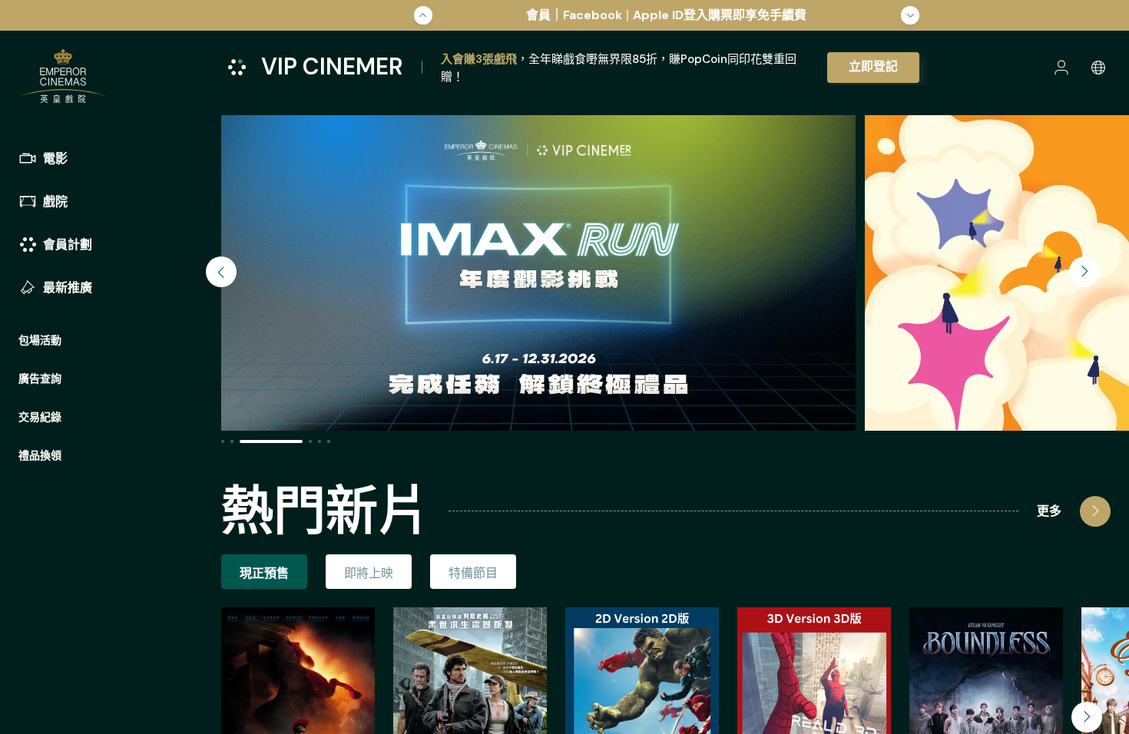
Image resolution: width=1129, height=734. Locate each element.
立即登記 (873, 66)
